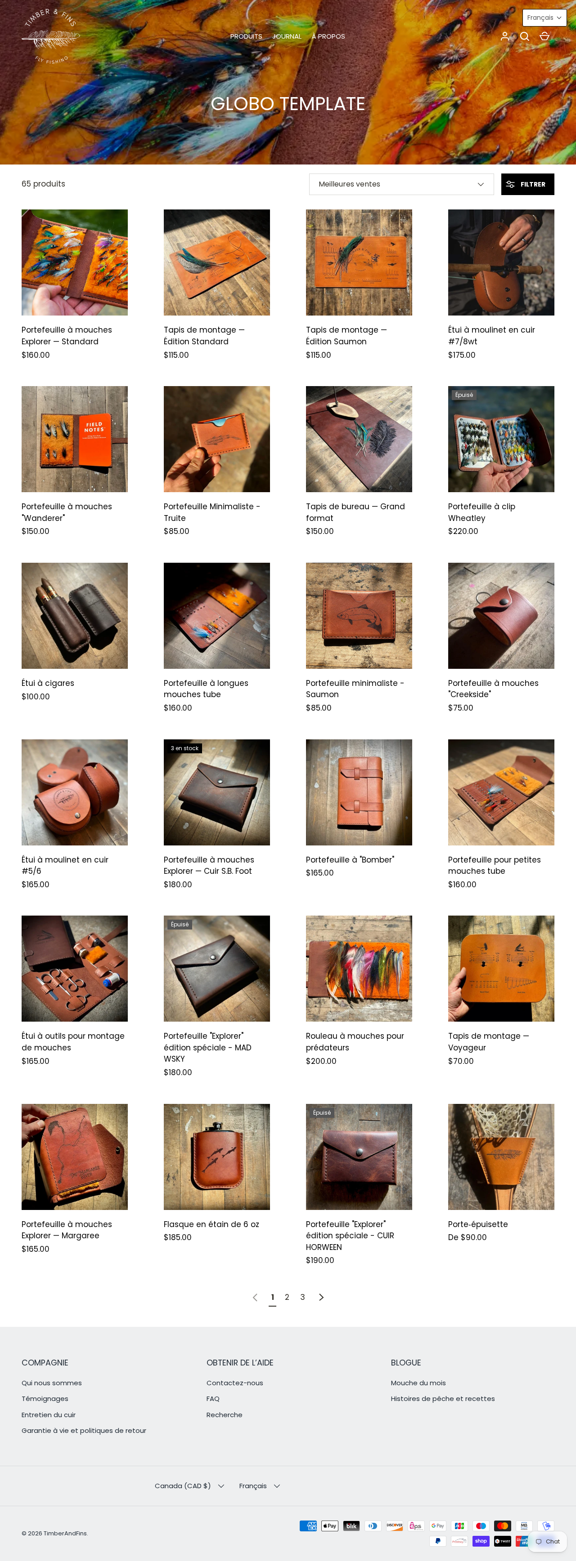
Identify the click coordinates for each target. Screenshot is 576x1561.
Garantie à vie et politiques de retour (84, 1430)
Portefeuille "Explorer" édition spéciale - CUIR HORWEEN (350, 1236)
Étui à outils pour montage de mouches (73, 1042)
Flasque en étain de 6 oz (211, 1224)
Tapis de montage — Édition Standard (204, 336)
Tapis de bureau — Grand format (355, 512)
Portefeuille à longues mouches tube (206, 689)
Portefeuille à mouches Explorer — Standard (67, 336)
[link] (255, 1297)
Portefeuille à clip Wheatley (481, 512)
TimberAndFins (65, 1533)
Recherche (225, 1414)
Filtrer (532, 184)
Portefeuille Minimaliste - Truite (212, 512)
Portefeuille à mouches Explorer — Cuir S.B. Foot (209, 865)
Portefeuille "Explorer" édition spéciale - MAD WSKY (208, 1047)
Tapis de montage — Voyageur (488, 1042)
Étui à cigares (48, 683)
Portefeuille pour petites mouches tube (494, 865)
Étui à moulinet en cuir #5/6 (65, 865)
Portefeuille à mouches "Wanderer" (67, 512)
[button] (525, 36)
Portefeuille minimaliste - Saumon (355, 689)
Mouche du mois (418, 1383)
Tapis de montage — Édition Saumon (346, 336)
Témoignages (45, 1398)
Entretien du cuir (49, 1414)
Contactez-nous (235, 1383)
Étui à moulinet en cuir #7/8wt (491, 336)
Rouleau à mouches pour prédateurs (355, 1042)
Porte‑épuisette (478, 1224)
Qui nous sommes (52, 1383)
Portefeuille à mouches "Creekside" (493, 689)
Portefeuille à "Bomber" (350, 859)
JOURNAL (287, 36)
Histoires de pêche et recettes (443, 1398)
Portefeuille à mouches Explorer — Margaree (67, 1230)
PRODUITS (246, 36)
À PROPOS (328, 36)
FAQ (213, 1398)
